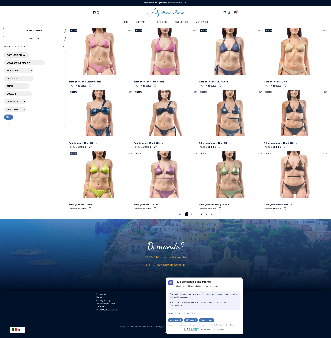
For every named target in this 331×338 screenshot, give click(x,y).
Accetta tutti (175, 320)
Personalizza (206, 320)
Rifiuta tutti (191, 320)
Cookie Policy (189, 313)
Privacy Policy (174, 313)
